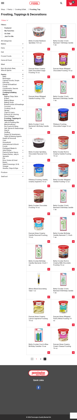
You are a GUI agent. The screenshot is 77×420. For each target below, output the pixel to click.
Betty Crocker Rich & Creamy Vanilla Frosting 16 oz (62, 154)
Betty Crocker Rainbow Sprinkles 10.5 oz (37, 42)
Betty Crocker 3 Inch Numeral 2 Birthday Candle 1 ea (63, 98)
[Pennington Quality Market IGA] (35, 3)
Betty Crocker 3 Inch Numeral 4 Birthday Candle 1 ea (63, 291)
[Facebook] (38, 387)
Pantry (10, 9)
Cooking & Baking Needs (24, 9)
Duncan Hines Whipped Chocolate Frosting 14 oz (62, 70)
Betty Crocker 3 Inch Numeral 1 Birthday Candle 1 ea (63, 43)
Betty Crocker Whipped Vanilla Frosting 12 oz (61, 181)
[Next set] (45, 359)
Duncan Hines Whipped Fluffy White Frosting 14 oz (62, 319)
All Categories (6, 41)
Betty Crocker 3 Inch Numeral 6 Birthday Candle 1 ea (39, 126)
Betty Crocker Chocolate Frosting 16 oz (38, 206)
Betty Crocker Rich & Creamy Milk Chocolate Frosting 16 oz (62, 263)
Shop (3, 9)
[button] (22, 44)
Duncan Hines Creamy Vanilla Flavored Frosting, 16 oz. (38, 235)
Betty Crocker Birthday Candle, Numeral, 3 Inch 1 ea (38, 263)
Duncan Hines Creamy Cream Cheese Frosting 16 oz (62, 346)
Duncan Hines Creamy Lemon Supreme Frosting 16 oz (38, 319)
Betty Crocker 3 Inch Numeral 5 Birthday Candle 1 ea (63, 207)
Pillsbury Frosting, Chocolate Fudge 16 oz (62, 125)
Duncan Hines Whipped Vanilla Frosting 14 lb (37, 97)
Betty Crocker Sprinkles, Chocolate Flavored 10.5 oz (38, 154)
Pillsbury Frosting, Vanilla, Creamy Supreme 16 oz (38, 181)
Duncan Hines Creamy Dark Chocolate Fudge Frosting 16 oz (37, 71)
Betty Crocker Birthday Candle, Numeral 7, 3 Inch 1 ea (62, 235)
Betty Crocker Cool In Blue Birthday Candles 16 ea (38, 345)
